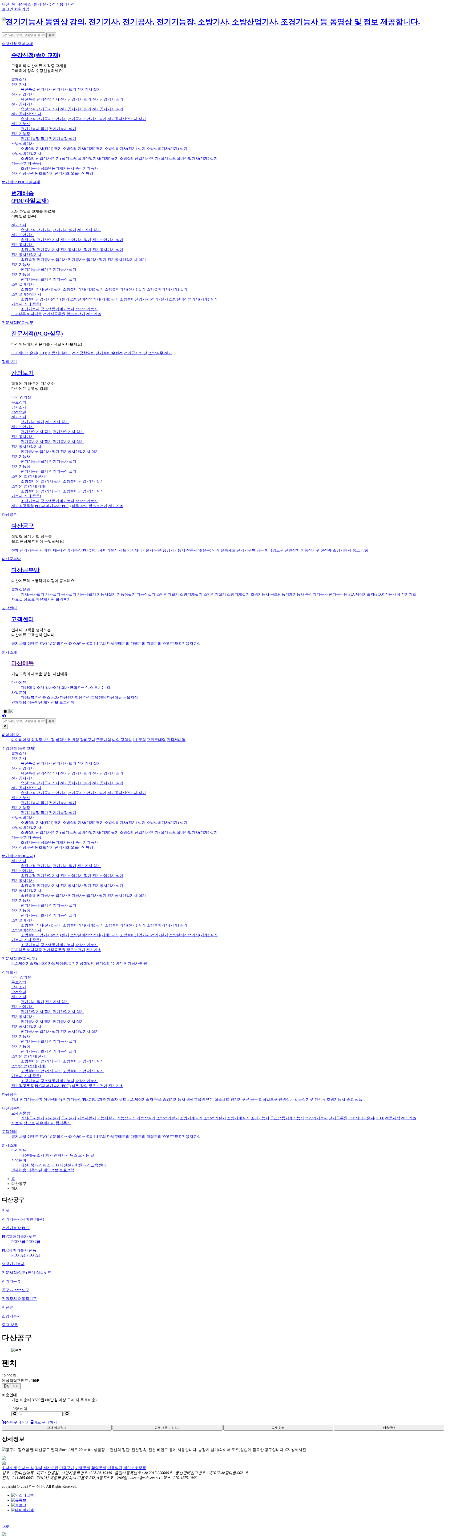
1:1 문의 (139, 740)
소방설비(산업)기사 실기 (83, 481)
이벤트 (33, 644)
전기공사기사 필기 (75, 109)
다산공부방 (11, 559)
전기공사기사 (22, 104)
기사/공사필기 (32, 594)
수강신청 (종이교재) (18, 748)
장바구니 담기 (18, 1422)
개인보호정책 (134, 1468)
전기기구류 (246, 550)
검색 (51, 35)
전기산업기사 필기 (75, 99)
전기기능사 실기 (62, 129)
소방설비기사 (22, 144)
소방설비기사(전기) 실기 (125, 149)
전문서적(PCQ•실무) (37, 334)
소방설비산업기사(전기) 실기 (144, 158)
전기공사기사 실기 (107, 109)
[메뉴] (5, 711)
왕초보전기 (44, 173)
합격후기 (63, 599)
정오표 (29, 599)
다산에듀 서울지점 (122, 697)
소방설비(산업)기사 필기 (41, 481)
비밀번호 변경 (67, 740)
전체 (15, 550)
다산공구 (9, 515)
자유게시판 (45, 599)
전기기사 (18, 84)
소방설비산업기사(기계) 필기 (94, 158)
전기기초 (62, 173)
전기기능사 (20, 124)
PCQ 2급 (33, 1242)
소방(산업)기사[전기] (28, 476)
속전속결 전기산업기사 (40, 99)
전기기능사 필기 (34, 129)
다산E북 (9, 4)
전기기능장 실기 (62, 139)
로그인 (7, 9)
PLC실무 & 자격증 (26, 314)
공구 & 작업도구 (270, 550)
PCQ (55, 697)
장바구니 (87, 740)
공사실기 (68, 594)
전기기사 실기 (89, 89)
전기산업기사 (22, 94)
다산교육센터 (94, 697)
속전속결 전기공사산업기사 (44, 119)
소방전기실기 (214, 594)
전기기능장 (20, 134)
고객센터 (9, 608)
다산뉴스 (85, 688)
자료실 (17, 599)
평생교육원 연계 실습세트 (208, 1099)
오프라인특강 (82, 173)
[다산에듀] (211, 21)
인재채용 (18, 702)
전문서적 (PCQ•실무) (19, 959)
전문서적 (17, 323)
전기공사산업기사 (26, 114)
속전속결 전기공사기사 (40, 109)
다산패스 (42, 697)
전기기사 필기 (64, 89)
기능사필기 (86, 594)
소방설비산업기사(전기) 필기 (45, 158)
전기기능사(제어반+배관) (41, 550)
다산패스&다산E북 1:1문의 (83, 644)
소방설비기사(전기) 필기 (41, 149)
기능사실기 (106, 594)
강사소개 (18, 407)
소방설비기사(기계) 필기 (83, 149)
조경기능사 (30, 168)
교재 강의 (278, 1427)
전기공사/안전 (135, 353)
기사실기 (52, 594)
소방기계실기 (238, 594)
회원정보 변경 (43, 740)
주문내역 (103, 740)
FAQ (43, 644)
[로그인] (4, 716)
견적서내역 (176, 740)
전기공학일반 (83, 353)
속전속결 (18, 412)
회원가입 (21, 9)
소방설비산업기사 (26, 153)
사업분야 (18, 692)
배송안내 (389, 1427)
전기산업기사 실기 (107, 99)
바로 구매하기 (45, 1422)
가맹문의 (137, 644)
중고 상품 (360, 550)
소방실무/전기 (160, 353)
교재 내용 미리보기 (167, 1427)
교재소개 (18, 79)
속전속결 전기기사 (36, 89)
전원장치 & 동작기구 (302, 550)
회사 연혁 (69, 688)
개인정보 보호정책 (58, 702)
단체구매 (66, 1468)
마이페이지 (11, 735)
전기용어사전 (63, 4)
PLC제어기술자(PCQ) (29, 353)
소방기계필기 (191, 594)
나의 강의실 (21, 397)
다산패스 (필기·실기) (33, 4)
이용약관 (34, 702)
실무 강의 (80, 506)
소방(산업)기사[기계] (28, 486)
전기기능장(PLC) (77, 550)
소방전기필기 (167, 594)
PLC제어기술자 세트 (109, 550)
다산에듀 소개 (32, 688)
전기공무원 (338, 594)
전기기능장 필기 (34, 139)
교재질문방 (20, 589)
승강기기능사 (86, 168)
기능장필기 (126, 594)
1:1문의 (54, 644)
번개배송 (21, 182)
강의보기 (9, 362)
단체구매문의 (118, 644)
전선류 (326, 550)
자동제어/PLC (59, 353)
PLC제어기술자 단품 (144, 550)
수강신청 (17, 44)
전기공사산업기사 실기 (126, 119)
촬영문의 (153, 644)
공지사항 (18, 644)
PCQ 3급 (18, 1242)
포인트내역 (156, 740)
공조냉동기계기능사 (57, 168)
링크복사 (13, 1386)
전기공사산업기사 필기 (87, 119)
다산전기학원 (71, 697)
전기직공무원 (22, 173)
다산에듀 (22, 663)
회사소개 (9, 652)
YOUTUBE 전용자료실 (181, 644)
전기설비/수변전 (109, 353)
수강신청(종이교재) (35, 55)
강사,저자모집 (46, 1468)
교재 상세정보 (56, 1427)
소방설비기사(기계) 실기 (166, 149)
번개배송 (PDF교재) (18, 856)
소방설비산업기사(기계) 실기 (193, 158)
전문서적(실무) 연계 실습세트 (211, 550)
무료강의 (18, 402)
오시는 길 (102, 688)
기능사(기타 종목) (26, 163)
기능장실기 (146, 594)
